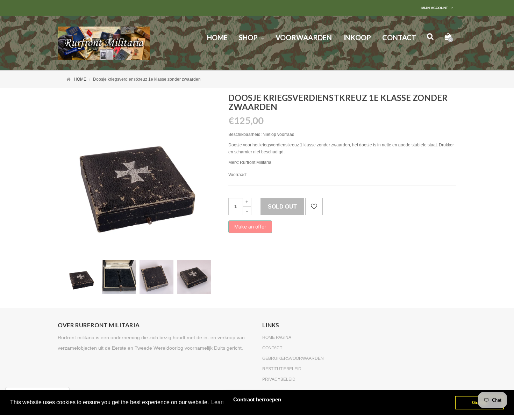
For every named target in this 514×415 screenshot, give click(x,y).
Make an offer (250, 228)
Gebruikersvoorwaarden (293, 358)
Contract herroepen (257, 399)
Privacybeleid (278, 379)
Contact (272, 347)
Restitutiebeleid (281, 368)
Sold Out (282, 207)
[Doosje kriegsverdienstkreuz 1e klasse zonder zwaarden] (82, 277)
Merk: (233, 162)
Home (80, 79)
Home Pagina (276, 337)
